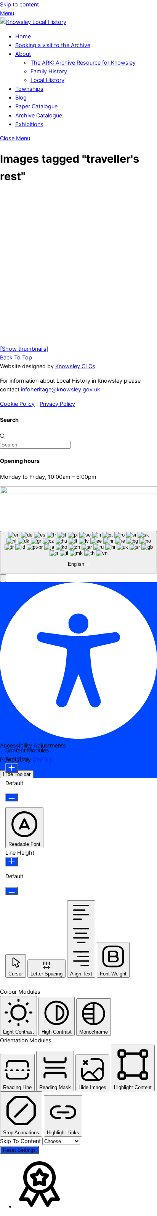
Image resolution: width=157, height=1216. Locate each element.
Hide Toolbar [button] (16, 774)
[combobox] (78, 552)
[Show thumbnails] (24, 348)
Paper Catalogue (36, 106)
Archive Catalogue (38, 115)
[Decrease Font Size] (11, 797)
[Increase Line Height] (11, 861)
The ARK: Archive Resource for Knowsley (83, 62)
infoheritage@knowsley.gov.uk (60, 389)
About (23, 54)
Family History (48, 71)
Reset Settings (19, 1150)
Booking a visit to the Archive (52, 45)
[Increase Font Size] (11, 768)
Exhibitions (29, 124)
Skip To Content (21, 1141)
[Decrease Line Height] (11, 891)
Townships (29, 89)
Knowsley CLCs (75, 366)
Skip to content (19, 4)
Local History (47, 80)
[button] (3, 578)
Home (23, 36)
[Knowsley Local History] (33, 22)
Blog (21, 97)
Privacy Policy (57, 404)
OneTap (42, 759)
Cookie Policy (17, 404)
